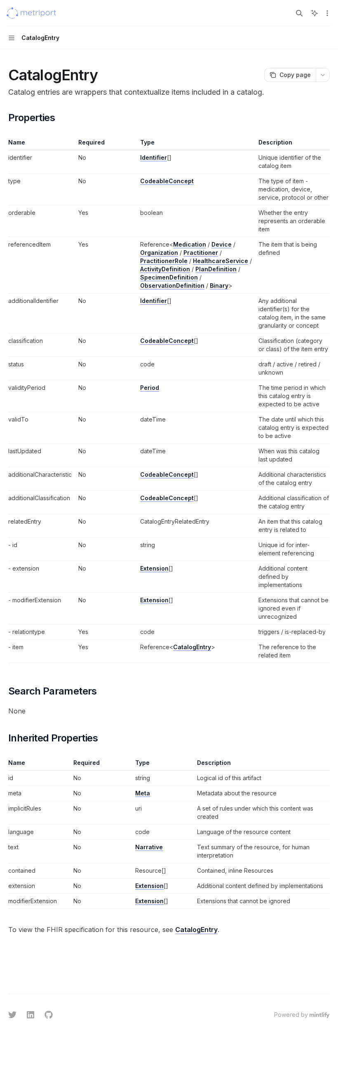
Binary (219, 285)
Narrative (149, 847)
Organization (159, 252)
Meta (142, 793)
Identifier (153, 157)
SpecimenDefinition (169, 277)
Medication (189, 244)
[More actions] (327, 13)
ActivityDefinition (165, 269)
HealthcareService (220, 260)
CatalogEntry (192, 646)
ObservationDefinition (172, 285)
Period (149, 387)
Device (221, 244)
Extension (154, 568)
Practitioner (200, 252)
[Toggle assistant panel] (314, 13)
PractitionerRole (164, 260)
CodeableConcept (167, 180)
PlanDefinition (216, 269)
